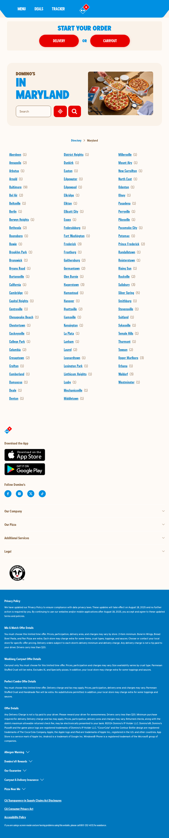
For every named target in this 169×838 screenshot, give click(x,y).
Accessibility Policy (15, 817)
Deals (39, 8)
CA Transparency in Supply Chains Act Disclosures (32, 800)
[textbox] (84, 825)
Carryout (110, 40)
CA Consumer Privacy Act (18, 809)
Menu (22, 8)
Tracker (58, 8)
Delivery (59, 40)
